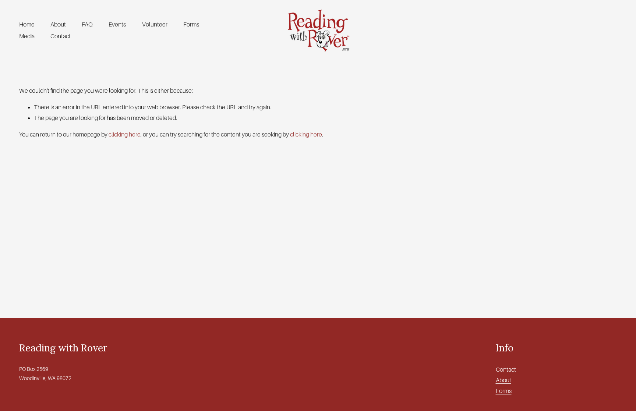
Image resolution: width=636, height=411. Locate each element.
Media (27, 36)
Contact (60, 36)
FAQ (87, 24)
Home (27, 24)
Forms (191, 24)
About (58, 24)
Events (117, 24)
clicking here (125, 134)
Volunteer (154, 24)
